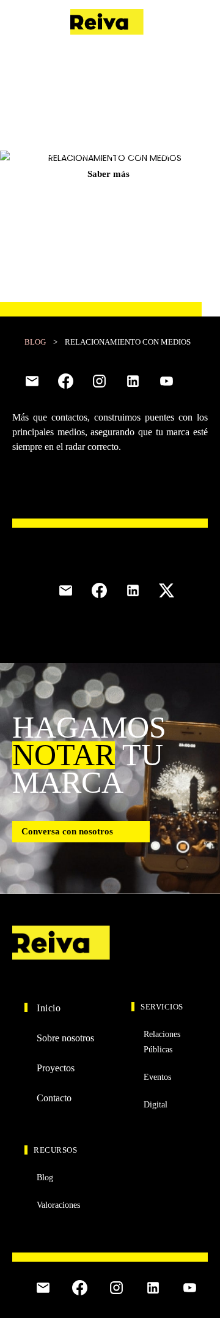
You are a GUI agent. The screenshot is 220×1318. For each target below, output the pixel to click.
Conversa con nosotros (67, 831)
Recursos (55, 1150)
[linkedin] (133, 381)
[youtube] (166, 381)
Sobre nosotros (65, 1038)
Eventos (157, 1077)
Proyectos (56, 1068)
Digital (155, 1104)
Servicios (162, 1006)
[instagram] (99, 381)
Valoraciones (58, 1205)
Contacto (187, 22)
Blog (35, 341)
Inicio (49, 1008)
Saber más (108, 174)
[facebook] (65, 381)
